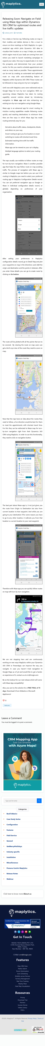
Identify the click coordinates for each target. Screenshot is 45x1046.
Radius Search (22, 968)
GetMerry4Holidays (14, 846)
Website (23, 691)
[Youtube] (26, 931)
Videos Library (22, 1007)
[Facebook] (15, 931)
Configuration (12, 825)
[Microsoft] (29, 931)
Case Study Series (13, 819)
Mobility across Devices (22, 976)
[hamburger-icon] (41, 4)
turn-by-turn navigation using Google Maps (24, 103)
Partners (22, 1002)
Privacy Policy (32, 1018)
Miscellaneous (12, 863)
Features (7, 705)
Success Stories (22, 1005)
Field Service (12, 835)
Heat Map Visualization (22, 986)
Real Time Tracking (22, 981)
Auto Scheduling (22, 973)
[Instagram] (22, 931)
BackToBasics (12, 814)
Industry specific (13, 852)
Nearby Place (22, 984)
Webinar (10, 879)
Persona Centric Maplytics (17, 868)
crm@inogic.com (32, 675)
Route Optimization (22, 971)
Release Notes (12, 874)
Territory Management (22, 979)
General (10, 841)
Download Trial (22, 1000)
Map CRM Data (23, 966)
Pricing (22, 997)
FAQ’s (22, 1010)
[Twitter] (19, 931)
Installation (11, 857)
